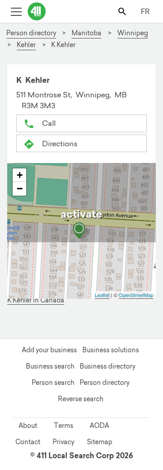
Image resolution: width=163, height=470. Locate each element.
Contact (27, 442)
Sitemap (99, 442)
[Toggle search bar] (123, 11)
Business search (50, 366)
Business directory (107, 366)
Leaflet (102, 294)
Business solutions (110, 350)
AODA (99, 426)
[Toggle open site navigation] (16, 11)
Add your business (49, 350)
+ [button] (20, 175)
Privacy (63, 442)
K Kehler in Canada (35, 300)
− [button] (20, 188)
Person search (53, 383)
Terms (63, 426)
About (28, 426)
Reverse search (80, 399)
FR (145, 11)
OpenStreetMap (136, 294)
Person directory (104, 383)
